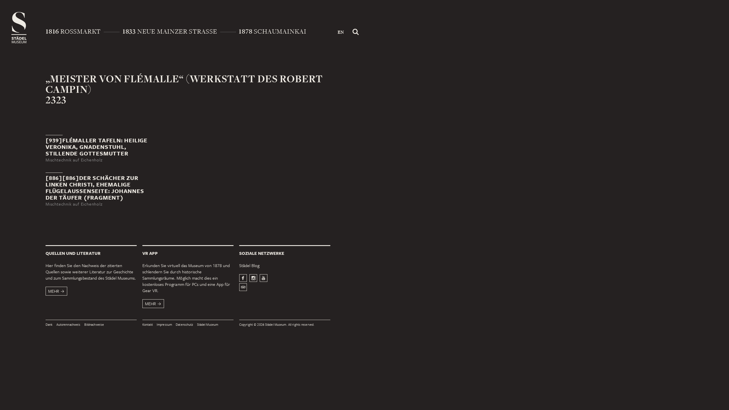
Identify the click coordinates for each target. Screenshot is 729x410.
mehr (53, 291)
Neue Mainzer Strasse (169, 31)
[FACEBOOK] (243, 278)
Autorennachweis (68, 325)
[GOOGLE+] (263, 278)
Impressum (164, 325)
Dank (49, 325)
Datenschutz (184, 325)
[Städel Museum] (18, 27)
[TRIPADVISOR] (243, 287)
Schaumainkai (272, 31)
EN (341, 32)
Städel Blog (249, 265)
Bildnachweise (94, 325)
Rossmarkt (73, 31)
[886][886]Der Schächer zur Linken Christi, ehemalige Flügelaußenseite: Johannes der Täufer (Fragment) (95, 187)
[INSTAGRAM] (253, 278)
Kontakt (147, 325)
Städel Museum (207, 325)
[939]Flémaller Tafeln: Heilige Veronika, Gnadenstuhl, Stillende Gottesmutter (97, 146)
